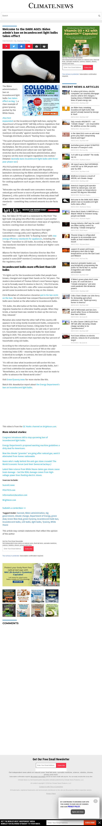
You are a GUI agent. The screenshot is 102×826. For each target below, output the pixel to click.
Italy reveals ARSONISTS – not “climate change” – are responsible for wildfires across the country (85, 124)
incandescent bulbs (11, 522)
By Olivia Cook (84, 171)
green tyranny (29, 519)
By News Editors (85, 160)
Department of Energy (40, 516)
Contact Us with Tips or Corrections (51, 787)
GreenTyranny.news (16, 379)
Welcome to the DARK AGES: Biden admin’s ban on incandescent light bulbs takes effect (84, 202)
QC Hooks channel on (39, 426)
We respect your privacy (38, 776)
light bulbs (36, 522)
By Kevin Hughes (85, 195)
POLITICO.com (8, 490)
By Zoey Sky (84, 150)
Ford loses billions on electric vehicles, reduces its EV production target (85, 338)
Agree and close (77, 812)
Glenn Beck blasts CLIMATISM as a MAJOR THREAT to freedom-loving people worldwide (84, 213)
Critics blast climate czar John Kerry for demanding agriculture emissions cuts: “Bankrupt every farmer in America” (85, 299)
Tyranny (46, 522)
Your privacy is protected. (10, 556)
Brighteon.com (9, 500)
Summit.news (8, 485)
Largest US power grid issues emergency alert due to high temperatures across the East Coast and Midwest (85, 252)
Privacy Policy (51, 793)
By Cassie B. (83, 317)
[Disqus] (31, 658)
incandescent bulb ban (47, 519)
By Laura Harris (84, 129)
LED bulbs (26, 522)
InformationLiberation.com (14, 495)
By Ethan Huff (84, 103)
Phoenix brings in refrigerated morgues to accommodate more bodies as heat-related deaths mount (83, 238)
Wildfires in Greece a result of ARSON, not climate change (83, 177)
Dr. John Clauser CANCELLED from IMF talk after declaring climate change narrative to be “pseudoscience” (84, 325)
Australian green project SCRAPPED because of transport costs (85, 146)
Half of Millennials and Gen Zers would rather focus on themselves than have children (84, 312)
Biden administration (35, 513)
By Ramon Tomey (85, 207)
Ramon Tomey (23, 41)
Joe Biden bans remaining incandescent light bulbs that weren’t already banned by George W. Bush (85, 111)
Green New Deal (14, 519)
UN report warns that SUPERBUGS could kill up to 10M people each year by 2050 (84, 166)
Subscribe (90, 823)
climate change (22, 516)
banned (20, 513)
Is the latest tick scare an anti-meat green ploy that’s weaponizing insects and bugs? (85, 135)
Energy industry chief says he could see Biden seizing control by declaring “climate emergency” (85, 225)
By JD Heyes (83, 230)
